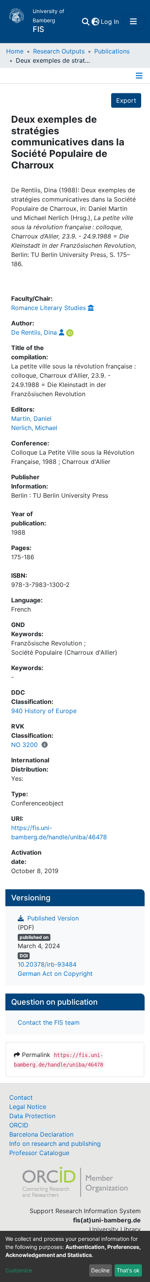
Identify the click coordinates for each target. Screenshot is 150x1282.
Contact (21, 1097)
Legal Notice (27, 1106)
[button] (95, 21)
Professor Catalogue (39, 1153)
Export (126, 100)
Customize (18, 1270)
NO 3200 (24, 745)
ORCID (18, 1125)
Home (14, 51)
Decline (100, 1270)
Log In (110, 21)
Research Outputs (59, 51)
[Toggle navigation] (133, 21)
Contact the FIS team (49, 1022)
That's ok (128, 1270)
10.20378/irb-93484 (47, 964)
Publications (112, 51)
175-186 (22, 557)
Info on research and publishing (55, 1143)
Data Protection (32, 1116)
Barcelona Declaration (41, 1134)
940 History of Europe (44, 711)
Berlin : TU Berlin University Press (59, 495)
